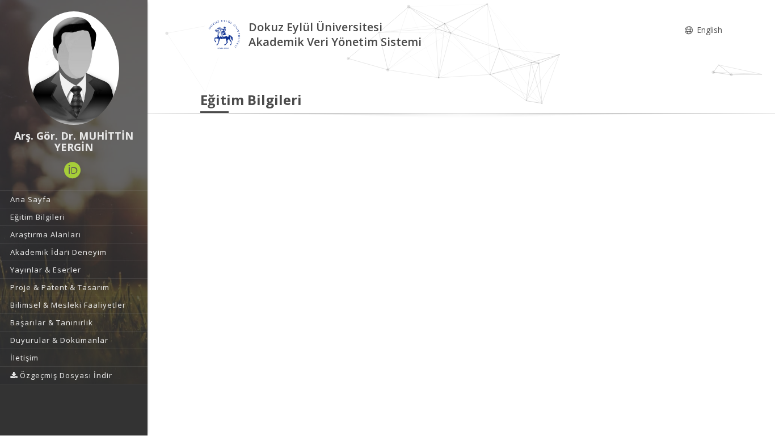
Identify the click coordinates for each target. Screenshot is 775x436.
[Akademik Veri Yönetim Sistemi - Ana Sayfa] (224, 36)
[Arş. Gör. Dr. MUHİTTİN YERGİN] (74, 68)
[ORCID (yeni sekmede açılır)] (72, 170)
